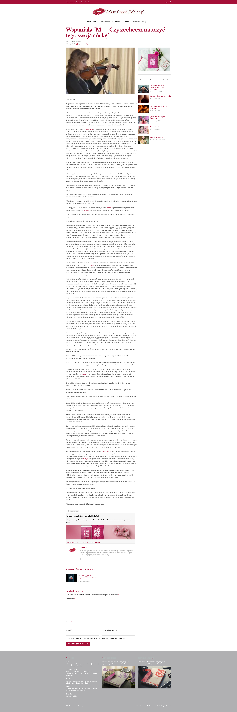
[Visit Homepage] (118, 11)
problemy (69, 675)
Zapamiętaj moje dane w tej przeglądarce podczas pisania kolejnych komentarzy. (96, 638)
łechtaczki (109, 208)
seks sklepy (79, 666)
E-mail (69, 630)
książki (68, 683)
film (80, 688)
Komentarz (70, 599)
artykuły (68, 681)
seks (67, 664)
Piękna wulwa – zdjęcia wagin (160, 96)
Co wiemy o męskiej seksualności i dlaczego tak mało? (87, 577)
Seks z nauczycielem (157, 137)
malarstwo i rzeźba (89, 688)
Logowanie (168, 2)
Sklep (82, 2)
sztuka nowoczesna (72, 690)
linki (86, 683)
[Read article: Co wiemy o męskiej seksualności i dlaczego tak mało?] (71, 578)
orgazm (72, 664)
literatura (75, 688)
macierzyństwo (92, 673)
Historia (136, 22)
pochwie (86, 210)
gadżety (95, 664)
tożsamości (76, 681)
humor (82, 690)
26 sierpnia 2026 (84, 581)
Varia (156, 706)
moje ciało (87, 671)
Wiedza (117, 22)
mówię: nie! (85, 681)
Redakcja (72, 2)
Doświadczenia (105, 22)
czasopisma (76, 683)
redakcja (86, 44)
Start (67, 2)
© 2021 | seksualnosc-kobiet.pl (74, 706)
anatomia (93, 681)
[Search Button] (168, 21)
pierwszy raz (78, 671)
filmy (82, 683)
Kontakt (87, 2)
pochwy (84, 374)
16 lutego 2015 (70, 44)
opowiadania (70, 666)
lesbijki (85, 459)
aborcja (83, 673)
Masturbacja (77, 41)
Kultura (126, 22)
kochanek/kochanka (72, 673)
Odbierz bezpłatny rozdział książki (82, 516)
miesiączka (69, 671)
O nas (77, 2)
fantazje (79, 664)
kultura (68, 688)
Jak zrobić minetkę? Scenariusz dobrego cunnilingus (157, 87)
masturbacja (107, 451)
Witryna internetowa (109, 630)
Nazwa (69, 622)
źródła (74, 696)
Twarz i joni (154, 127)
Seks (95, 22)
